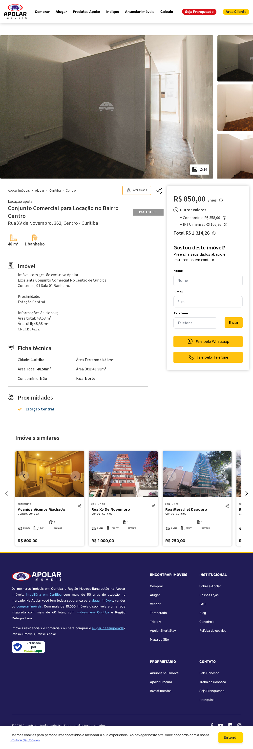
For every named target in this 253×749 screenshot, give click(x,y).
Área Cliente (236, 12)
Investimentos (160, 691)
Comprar (42, 12)
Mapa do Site (159, 639)
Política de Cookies (25, 740)
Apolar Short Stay (163, 630)
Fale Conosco (209, 673)
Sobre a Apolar (210, 586)
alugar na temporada (108, 628)
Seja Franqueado (199, 12)
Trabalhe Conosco (212, 682)
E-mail (178, 292)
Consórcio (206, 622)
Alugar (61, 12)
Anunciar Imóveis (139, 12)
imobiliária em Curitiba (44, 594)
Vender (155, 604)
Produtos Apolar (86, 12)
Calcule (166, 12)
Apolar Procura (161, 682)
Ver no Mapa (140, 190)
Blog (202, 613)
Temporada (158, 613)
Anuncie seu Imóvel (164, 673)
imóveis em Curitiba (93, 612)
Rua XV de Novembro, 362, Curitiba (53, 223)
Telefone (180, 313)
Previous (24, 476)
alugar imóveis (102, 600)
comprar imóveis (29, 606)
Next (75, 476)
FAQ (202, 604)
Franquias (206, 700)
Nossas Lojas (209, 595)
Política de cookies (212, 630)
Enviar (233, 322)
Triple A (155, 622)
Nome (178, 270)
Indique (112, 12)
